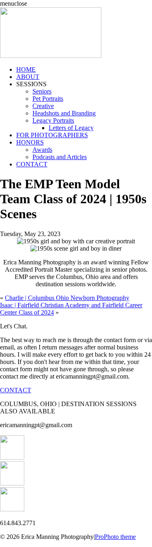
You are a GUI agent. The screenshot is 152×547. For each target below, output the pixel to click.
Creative (43, 105)
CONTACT (31, 164)
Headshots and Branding (64, 113)
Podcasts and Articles (59, 156)
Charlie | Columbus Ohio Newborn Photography (67, 297)
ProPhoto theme (115, 536)
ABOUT (27, 76)
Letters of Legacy (71, 127)
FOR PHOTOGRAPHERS (52, 135)
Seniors (41, 91)
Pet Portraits (47, 98)
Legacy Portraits (53, 120)
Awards (42, 149)
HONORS (30, 142)
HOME (26, 69)
